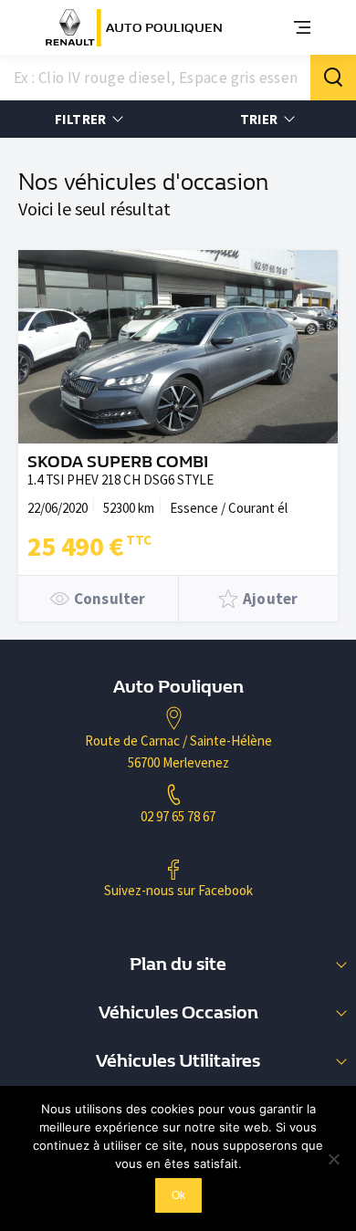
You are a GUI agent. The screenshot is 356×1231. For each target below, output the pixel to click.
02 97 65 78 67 (178, 816)
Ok (178, 1195)
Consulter (110, 599)
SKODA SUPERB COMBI (117, 462)
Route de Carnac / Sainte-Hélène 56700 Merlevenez (178, 751)
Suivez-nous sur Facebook (178, 890)
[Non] (333, 1159)
